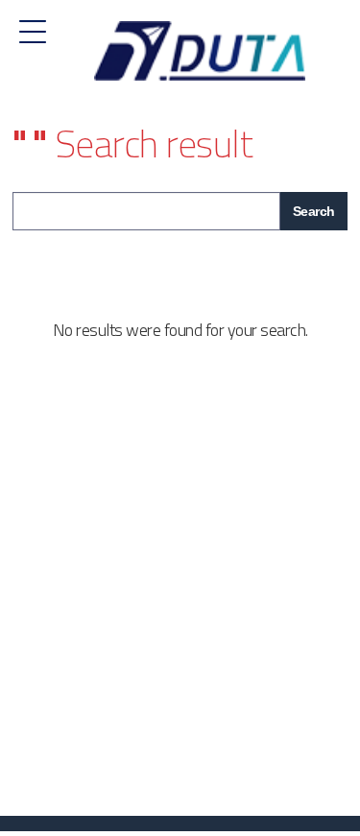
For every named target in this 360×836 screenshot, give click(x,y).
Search (314, 211)
